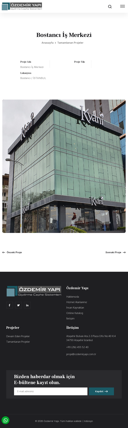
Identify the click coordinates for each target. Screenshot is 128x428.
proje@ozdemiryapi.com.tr (81, 354)
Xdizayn (88, 421)
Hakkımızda (72, 296)
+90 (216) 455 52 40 (77, 347)
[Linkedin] (27, 305)
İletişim (70, 318)
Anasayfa (48, 42)
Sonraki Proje (113, 252)
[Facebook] (9, 305)
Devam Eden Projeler (18, 336)
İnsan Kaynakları (75, 307)
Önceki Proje (14, 252)
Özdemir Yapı (51, 421)
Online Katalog (74, 313)
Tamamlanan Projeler (70, 42)
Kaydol (99, 391)
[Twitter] (18, 305)
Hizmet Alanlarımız (76, 302)
